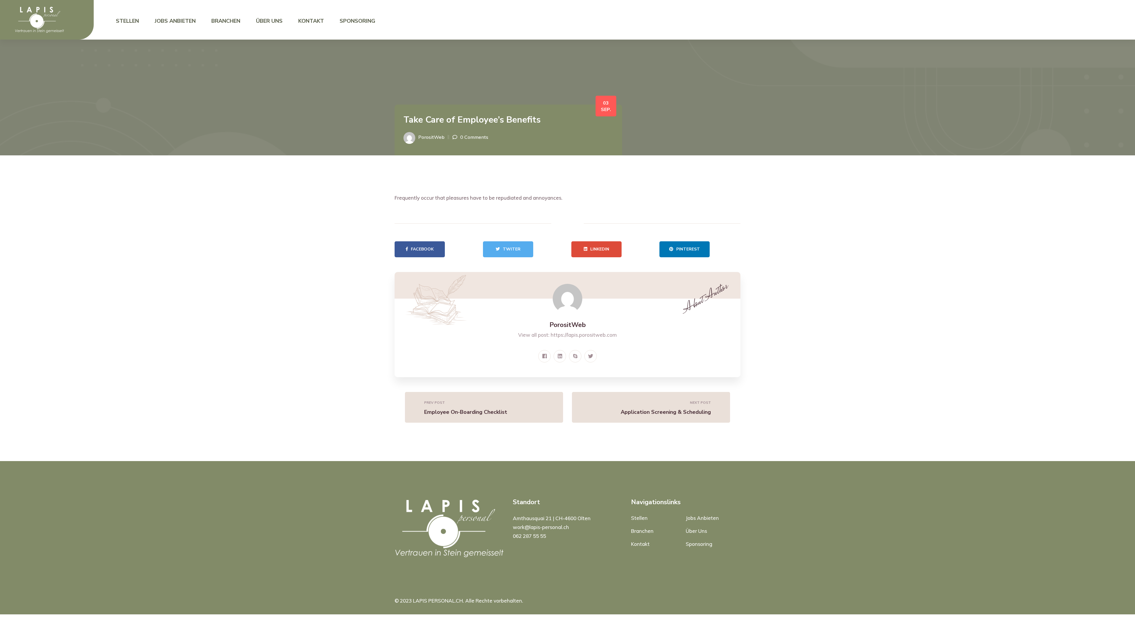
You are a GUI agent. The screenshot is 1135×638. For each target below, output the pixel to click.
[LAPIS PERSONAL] (39, 19)
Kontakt (311, 21)
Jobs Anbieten (175, 21)
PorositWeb (431, 137)
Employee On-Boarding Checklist (465, 412)
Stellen (127, 21)
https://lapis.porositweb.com (584, 335)
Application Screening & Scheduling (666, 412)
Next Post (700, 402)
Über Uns (269, 21)
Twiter (512, 249)
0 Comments (474, 137)
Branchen (225, 21)
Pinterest (688, 249)
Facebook (422, 249)
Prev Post (434, 402)
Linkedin (599, 249)
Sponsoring (357, 21)
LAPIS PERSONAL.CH (438, 601)
